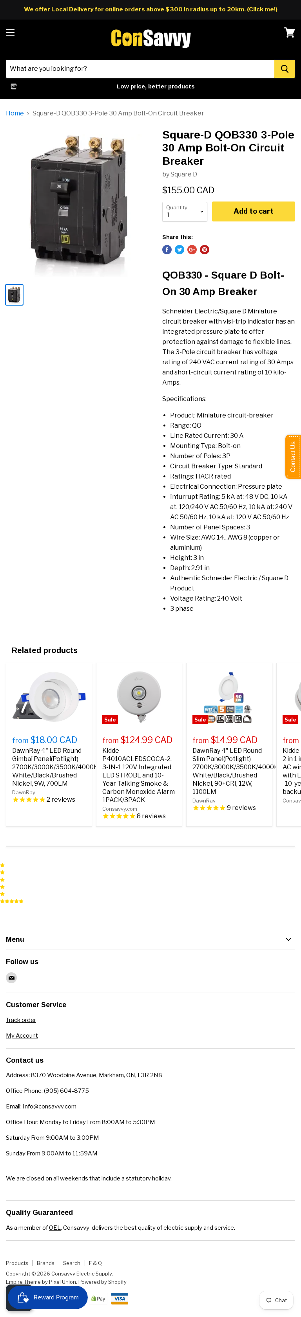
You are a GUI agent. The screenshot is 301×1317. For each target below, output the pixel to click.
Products (17, 1263)
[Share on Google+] (192, 249)
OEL (55, 1227)
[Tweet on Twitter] (179, 249)
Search (71, 1263)
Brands (45, 1263)
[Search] (284, 69)
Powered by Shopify (102, 1282)
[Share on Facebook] (167, 249)
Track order (21, 1020)
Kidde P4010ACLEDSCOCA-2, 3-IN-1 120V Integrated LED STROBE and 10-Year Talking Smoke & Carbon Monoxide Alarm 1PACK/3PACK (138, 775)
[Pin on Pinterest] (204, 249)
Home (15, 113)
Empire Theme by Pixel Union (41, 1282)
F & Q (95, 1263)
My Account (22, 1035)
